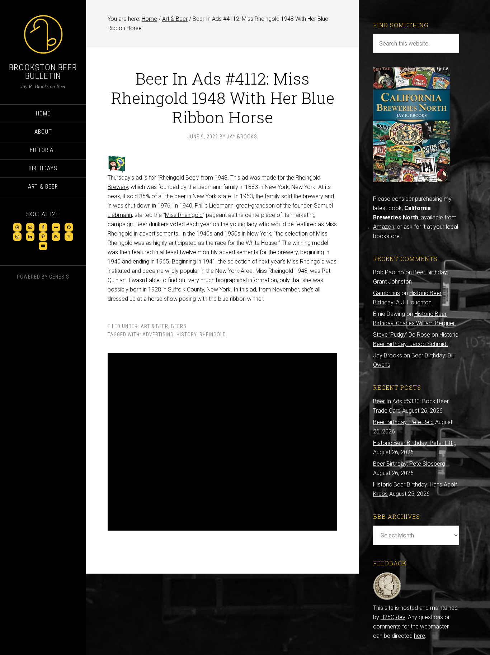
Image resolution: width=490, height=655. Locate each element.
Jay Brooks (387, 355)
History (186, 334)
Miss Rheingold (184, 215)
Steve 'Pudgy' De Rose (401, 334)
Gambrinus (386, 293)
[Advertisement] (222, 441)
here (419, 635)
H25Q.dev (393, 617)
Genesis (59, 277)
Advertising (158, 334)
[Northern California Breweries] (411, 180)
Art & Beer (154, 326)
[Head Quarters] (387, 598)
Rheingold (212, 334)
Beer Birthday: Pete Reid (403, 422)
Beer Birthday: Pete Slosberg (409, 463)
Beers (179, 326)
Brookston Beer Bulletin (43, 71)
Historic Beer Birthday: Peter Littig (415, 443)
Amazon (383, 226)
